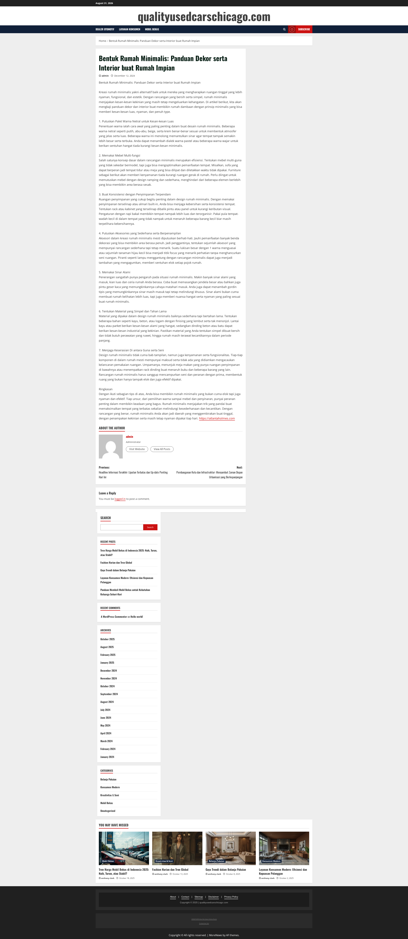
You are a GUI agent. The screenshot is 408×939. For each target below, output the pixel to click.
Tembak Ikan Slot (204, 923)
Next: (209, 472)
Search (105, 517)
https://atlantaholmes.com (217, 418)
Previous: (133, 472)
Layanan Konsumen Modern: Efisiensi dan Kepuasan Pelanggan (283, 871)
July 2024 (105, 710)
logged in (120, 499)
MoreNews (215, 935)
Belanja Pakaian (108, 779)
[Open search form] (284, 29)
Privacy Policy (231, 896)
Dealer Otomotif (105, 29)
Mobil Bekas (152, 29)
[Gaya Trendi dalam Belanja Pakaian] (231, 848)
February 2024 (107, 749)
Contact (185, 896)
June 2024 (105, 717)
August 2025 (107, 647)
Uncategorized (107, 811)
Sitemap (199, 896)
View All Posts (162, 449)
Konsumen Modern (110, 787)
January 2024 (107, 757)
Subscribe (304, 29)
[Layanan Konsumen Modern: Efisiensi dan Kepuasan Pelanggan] (284, 848)
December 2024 (108, 670)
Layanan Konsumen (129, 29)
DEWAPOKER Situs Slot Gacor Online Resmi (204, 919)
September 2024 (109, 694)
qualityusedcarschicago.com (204, 15)
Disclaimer (213, 896)
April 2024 (105, 733)
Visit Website (137, 449)
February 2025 (107, 655)
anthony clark (107, 878)
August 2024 (107, 702)
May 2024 (105, 725)
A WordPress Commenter (114, 617)
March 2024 (106, 741)
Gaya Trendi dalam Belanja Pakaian (117, 570)
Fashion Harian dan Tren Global (116, 562)
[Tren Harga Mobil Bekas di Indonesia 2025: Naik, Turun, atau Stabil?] (124, 848)
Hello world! (137, 617)
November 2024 (108, 678)
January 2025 (107, 662)
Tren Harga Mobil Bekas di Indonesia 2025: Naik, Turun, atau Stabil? (124, 871)
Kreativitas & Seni (109, 795)
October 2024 (107, 686)
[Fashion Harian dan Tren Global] (177, 848)
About (173, 896)
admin (105, 75)
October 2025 (107, 639)
